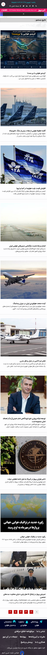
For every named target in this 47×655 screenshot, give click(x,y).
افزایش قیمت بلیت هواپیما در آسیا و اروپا (30, 188)
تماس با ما (41, 631)
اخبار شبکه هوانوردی (18, 648)
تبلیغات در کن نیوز (10, 637)
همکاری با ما (40, 642)
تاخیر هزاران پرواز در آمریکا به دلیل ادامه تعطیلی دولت (26, 479)
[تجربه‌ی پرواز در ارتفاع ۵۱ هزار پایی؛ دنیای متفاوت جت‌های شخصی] (23, 572)
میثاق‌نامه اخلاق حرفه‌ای (24, 631)
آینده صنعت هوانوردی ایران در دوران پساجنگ (29, 303)
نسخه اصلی (15, 6)
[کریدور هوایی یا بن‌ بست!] (23, 51)
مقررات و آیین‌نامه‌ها (37, 637)
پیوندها (23, 637)
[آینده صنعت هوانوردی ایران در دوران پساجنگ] (23, 281)
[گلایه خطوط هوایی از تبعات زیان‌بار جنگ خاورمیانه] (23, 108)
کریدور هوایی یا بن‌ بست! (36, 73)
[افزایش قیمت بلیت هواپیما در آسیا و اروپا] (23, 166)
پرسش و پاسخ (26, 642)
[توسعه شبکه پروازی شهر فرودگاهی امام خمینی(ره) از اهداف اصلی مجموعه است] (23, 396)
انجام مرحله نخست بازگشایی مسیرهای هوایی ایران (27, 246)
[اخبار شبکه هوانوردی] (23, 10)
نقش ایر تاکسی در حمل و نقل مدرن (32, 361)
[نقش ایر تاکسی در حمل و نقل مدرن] (23, 339)
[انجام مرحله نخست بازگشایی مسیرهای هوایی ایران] (23, 224)
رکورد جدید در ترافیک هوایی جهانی (32, 536)
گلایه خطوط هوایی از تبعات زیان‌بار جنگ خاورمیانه (27, 130)
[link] (36, 6)
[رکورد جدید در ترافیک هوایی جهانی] (23, 514)
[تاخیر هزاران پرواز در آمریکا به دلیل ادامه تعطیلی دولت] (23, 457)
